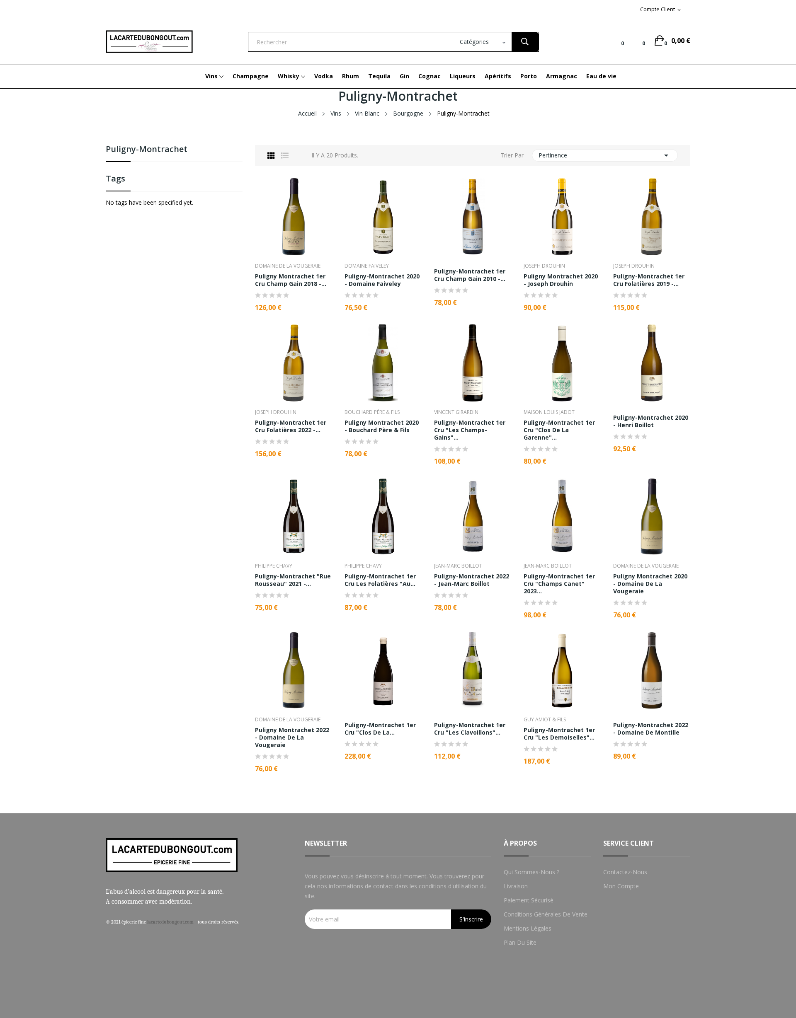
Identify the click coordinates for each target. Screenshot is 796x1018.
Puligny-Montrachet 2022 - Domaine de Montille (650, 728)
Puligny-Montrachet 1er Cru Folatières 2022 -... (290, 426)
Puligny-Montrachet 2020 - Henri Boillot (650, 421)
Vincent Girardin (456, 412)
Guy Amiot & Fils (545, 719)
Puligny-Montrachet (146, 150)
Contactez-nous (625, 872)
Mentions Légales (527, 928)
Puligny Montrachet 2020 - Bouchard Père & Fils (382, 426)
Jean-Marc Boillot (458, 565)
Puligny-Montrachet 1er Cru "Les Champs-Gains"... (469, 430)
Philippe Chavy (273, 565)
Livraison (516, 886)
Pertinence (605, 155)
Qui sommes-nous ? (531, 872)
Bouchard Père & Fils (372, 412)
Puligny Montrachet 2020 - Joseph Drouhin (561, 280)
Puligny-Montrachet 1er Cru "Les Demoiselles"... (559, 733)
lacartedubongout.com (170, 922)
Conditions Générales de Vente (545, 914)
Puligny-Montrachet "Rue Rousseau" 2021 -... (293, 580)
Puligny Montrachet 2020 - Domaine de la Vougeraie (650, 584)
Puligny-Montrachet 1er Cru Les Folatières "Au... (380, 580)
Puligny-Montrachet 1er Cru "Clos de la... (380, 728)
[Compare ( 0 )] (616, 40)
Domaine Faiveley (367, 266)
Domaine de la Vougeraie (287, 266)
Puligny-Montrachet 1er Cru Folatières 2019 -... (648, 280)
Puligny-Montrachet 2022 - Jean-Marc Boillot (471, 580)
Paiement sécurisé (528, 900)
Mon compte (621, 886)
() (637, 40)
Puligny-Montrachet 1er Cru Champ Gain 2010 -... (469, 275)
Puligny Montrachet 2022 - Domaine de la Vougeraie (292, 737)
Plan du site (520, 942)
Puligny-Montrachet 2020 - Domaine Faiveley (382, 280)
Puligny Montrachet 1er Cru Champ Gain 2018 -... (290, 280)
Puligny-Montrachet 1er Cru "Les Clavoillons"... (469, 728)
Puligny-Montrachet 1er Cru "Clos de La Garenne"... (559, 430)
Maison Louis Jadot (549, 412)
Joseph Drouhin (544, 266)
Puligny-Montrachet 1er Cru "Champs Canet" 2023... (559, 584)
